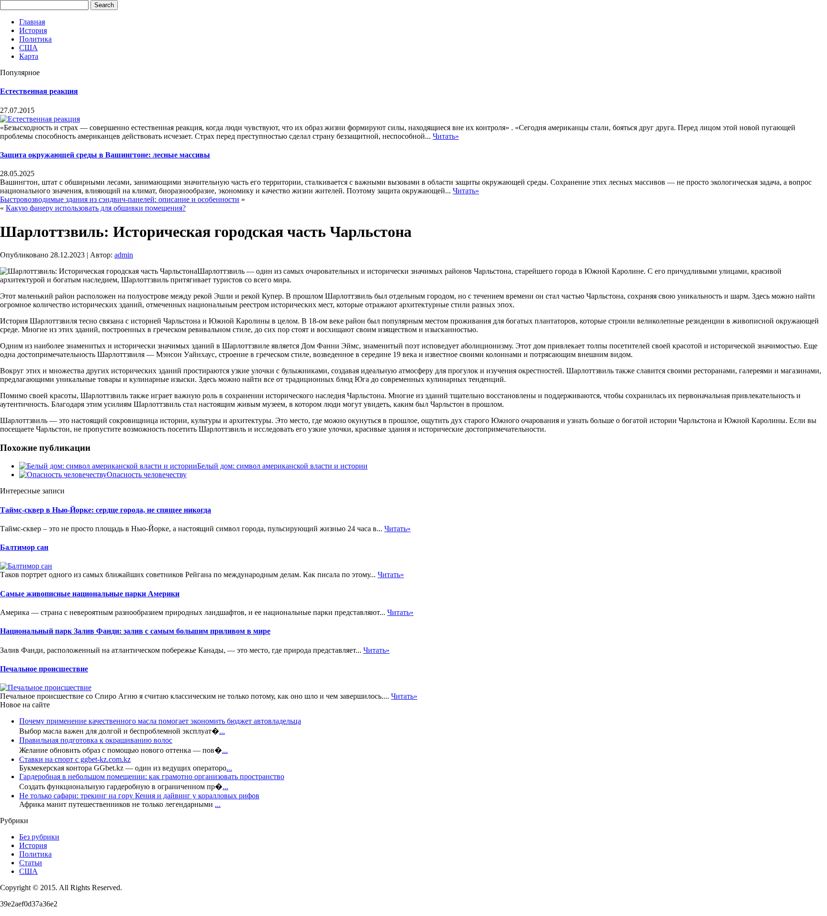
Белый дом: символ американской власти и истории (282, 466)
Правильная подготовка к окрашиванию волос (95, 740)
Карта (28, 56)
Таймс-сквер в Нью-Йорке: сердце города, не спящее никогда (105, 510)
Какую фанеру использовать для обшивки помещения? (96, 208)
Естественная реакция (39, 91)
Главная (32, 22)
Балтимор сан (24, 547)
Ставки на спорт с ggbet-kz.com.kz (75, 759)
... (222, 731)
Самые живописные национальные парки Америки (89, 594)
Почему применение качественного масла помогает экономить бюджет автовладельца (160, 721)
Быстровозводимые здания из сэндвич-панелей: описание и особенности (119, 199)
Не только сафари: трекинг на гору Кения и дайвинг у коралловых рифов (139, 796)
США (28, 48)
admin (123, 255)
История (33, 30)
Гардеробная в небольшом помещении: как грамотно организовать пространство (151, 776)
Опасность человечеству (147, 474)
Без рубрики (39, 837)
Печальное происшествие (44, 669)
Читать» (446, 136)
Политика (35, 39)
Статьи (30, 863)
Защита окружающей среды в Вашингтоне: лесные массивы (105, 155)
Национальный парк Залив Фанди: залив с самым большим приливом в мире (135, 631)
